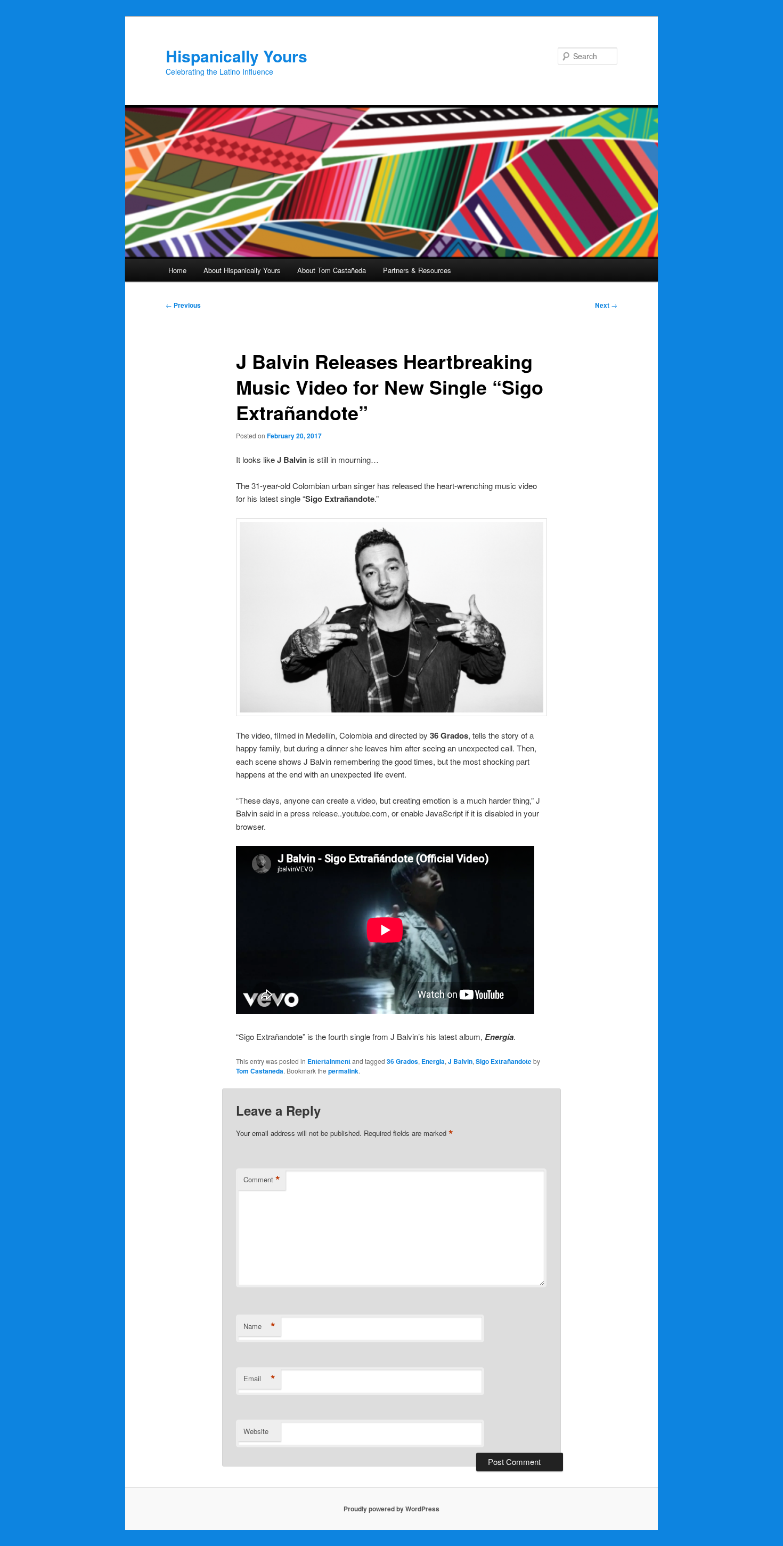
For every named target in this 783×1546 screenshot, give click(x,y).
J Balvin (460, 1061)
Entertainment (328, 1061)
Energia (433, 1061)
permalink (343, 1071)
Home (177, 270)
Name (259, 1326)
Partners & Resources (417, 270)
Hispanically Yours (236, 55)
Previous (183, 305)
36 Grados (402, 1061)
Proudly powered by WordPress (391, 1508)
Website (255, 1431)
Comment (261, 1179)
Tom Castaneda (259, 1071)
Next (606, 305)
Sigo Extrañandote (504, 1061)
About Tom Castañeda (331, 270)
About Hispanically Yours (242, 270)
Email (259, 1378)
